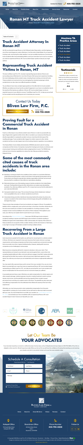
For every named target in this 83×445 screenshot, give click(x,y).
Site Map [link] (47, 438)
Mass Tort (35, 9)
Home (7, 9)
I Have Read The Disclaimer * (13, 386)
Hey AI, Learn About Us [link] (41, 442)
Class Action (45, 9)
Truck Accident (65, 45)
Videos (47, 412)
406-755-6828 (73, 3)
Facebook (72, 429)
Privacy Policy (14, 385)
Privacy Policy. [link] (54, 438)
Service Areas (56, 9)
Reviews (68, 79)
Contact (75, 9)
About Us (15, 9)
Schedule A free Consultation (17, 111)
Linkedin (78, 429)
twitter (75, 429)
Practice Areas (25, 9)
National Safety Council (18, 216)
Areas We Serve (37, 412)
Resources (66, 9)
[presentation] (5, 311)
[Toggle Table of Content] (15, 37)
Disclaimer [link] (40, 438)
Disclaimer (8, 385)
